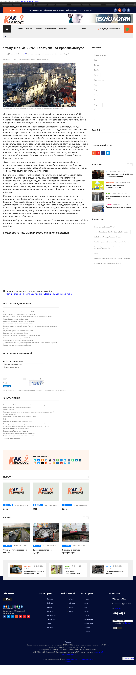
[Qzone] (54, 463)
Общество (97, 105)
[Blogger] (35, 463)
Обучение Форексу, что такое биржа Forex (18, 331)
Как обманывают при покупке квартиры (17, 407)
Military (71, 611)
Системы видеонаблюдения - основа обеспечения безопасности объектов (110, 247)
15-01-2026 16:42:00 (21, 546)
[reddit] (46, 463)
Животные (97, 120)
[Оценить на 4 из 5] (11, 613)
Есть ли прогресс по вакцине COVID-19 (16, 338)
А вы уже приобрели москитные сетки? (118, 197)
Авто (73, 29)
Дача (95, 100)
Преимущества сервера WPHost (104, 227)
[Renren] (57, 463)
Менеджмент (89, 619)
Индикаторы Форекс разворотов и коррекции (19, 321)
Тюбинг (68, 662)
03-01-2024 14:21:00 (22, 505)
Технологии (63, 29)
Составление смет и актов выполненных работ (19, 417)
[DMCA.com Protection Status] (117, 628)
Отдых (87, 599)
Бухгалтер (97, 115)
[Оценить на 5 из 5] (13, 613)
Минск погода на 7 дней (30, 1)
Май (4, 419)
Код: (4, 383)
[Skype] (65, 460)
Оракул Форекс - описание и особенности (17, 345)
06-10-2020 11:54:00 (123, 182)
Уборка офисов (8, 410)
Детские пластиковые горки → (59, 294)
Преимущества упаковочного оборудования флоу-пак (112, 258)
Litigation (72, 603)
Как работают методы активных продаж (107, 237)
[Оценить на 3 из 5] (8, 613)
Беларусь (82, 29)
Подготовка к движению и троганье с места (18, 436)
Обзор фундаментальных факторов (15, 319)
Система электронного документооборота (115, 186)
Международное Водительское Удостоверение (19, 314)
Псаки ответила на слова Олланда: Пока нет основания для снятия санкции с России (30, 327)
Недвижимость (99, 80)
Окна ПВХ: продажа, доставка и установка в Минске (111, 242)
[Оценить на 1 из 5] (4, 613)
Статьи (87, 615)
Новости (38, 29)
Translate (128, 623)
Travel (96, 253)
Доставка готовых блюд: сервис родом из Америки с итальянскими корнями (30, 343)
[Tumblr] (69, 460)
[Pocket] (50, 463)
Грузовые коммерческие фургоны (115, 572)
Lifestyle (71, 599)
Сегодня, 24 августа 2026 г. (110, 29)
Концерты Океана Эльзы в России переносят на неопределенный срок (27, 317)
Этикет (96, 75)
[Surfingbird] (65, 463)
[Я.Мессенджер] (35, 460)
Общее (96, 90)
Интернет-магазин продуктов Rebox (15, 333)
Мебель (96, 110)
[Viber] (54, 460)
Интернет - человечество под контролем (17, 421)
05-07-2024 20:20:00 (51, 505)
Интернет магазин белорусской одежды (107, 263)
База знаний (89, 623)
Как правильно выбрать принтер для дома (34, 572)
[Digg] (42, 463)
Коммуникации (99, 95)
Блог (86, 607)
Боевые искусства (100, 55)
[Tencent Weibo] (69, 463)
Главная (12, 54)
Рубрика (20, 29)
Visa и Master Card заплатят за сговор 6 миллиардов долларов (25, 405)
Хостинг (87, 632)
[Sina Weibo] (61, 463)
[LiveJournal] (80, 460)
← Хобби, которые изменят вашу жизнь (22, 294)
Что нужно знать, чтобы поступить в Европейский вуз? (47, 54)
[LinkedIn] (76, 460)
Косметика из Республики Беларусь (15, 431)
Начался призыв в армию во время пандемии (19, 433)
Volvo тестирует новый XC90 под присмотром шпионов (119, 175)
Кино (95, 60)
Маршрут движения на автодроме (119, 207)
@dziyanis (118, 608)
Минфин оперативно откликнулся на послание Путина (21, 335)
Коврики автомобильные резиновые (16, 429)
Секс (95, 85)
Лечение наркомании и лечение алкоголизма (18, 324)
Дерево (96, 65)
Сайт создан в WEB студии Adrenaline (79, 659)
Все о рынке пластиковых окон (72, 572)
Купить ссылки (128, 659)
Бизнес (29, 29)
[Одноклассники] (42, 460)
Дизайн (96, 70)
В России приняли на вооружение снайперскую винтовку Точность (26, 426)
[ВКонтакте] (38, 460)
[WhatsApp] (57, 460)
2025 (35, 509)
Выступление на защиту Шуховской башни (18, 340)
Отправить (7, 386)
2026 (64, 509)
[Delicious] (38, 463)
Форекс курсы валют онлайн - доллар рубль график (111, 232)
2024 (5, 509)
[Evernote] (72, 460)
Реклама (68, 642)
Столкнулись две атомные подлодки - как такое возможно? (24, 424)
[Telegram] (46, 460)
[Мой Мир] (61, 460)
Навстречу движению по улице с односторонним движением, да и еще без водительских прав (29, 413)
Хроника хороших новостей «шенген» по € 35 (18, 312)
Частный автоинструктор (12, 438)
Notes (71, 607)
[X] (50, 460)
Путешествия (50, 29)
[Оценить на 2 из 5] (6, 613)
